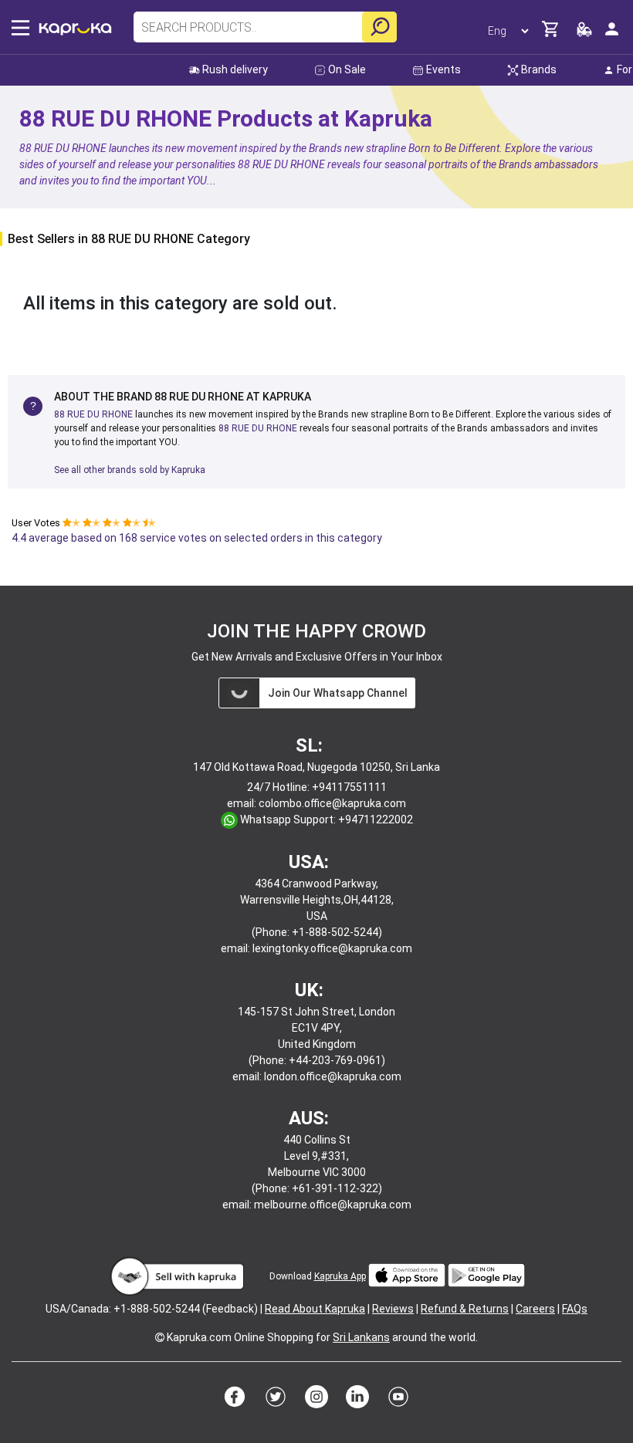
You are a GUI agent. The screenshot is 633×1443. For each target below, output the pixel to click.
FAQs (574, 1309)
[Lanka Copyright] (159, 1337)
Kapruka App (340, 1276)
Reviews (393, 1309)
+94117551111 (349, 787)
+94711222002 (375, 819)
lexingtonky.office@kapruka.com (332, 948)
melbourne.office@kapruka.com (332, 1204)
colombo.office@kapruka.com (332, 803)
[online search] (379, 27)
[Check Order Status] (584, 33)
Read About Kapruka (315, 1309)
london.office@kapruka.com (332, 1076)
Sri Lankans (361, 1337)
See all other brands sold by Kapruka (129, 470)
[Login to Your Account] (611, 35)
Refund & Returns (465, 1309)
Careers (535, 1309)
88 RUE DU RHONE (93, 414)
